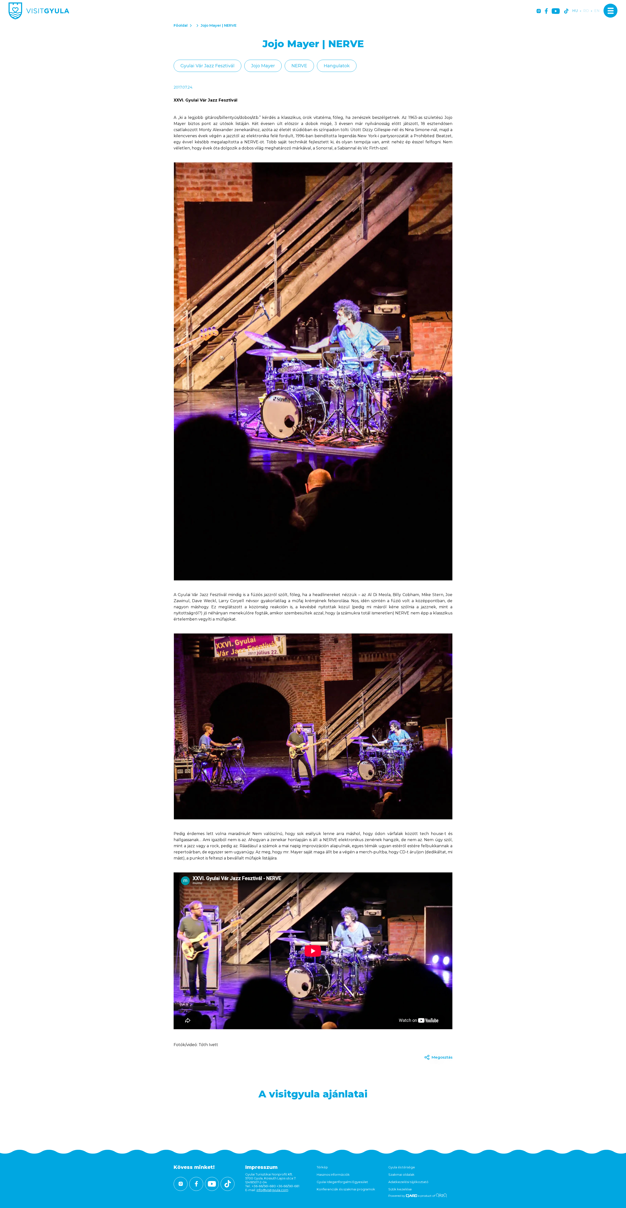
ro (586, 11)
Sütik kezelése (400, 1189)
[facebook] (546, 11)
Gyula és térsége (401, 1167)
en (597, 11)
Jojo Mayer (263, 65)
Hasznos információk (333, 1174)
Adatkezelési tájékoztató (408, 1182)
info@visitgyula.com (272, 1190)
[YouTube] (556, 11)
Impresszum (261, 1167)
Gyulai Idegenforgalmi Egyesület (342, 1182)
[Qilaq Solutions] (441, 1195)
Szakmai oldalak (401, 1174)
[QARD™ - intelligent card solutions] (411, 1195)
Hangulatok (337, 65)
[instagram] (539, 11)
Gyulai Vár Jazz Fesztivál (207, 65)
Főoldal (181, 25)
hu (575, 11)
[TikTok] (566, 11)
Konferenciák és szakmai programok (346, 1189)
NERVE (299, 65)
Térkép (322, 1167)
